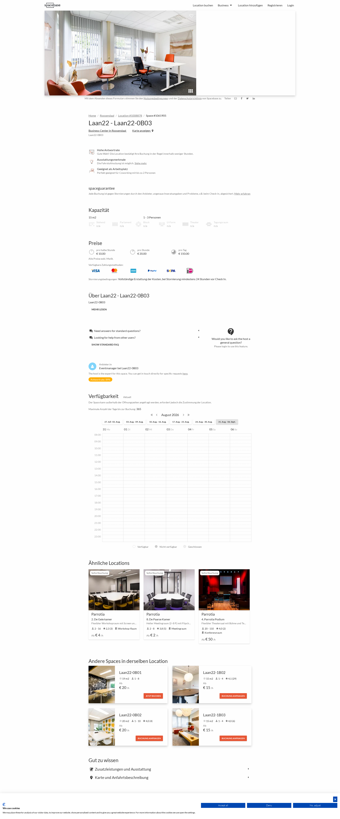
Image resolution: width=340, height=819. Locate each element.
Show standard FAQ (105, 344)
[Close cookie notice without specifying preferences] (335, 799)
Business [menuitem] (223, 5)
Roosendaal (107, 115)
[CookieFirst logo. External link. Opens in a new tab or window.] (4, 804)
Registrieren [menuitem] (275, 5)
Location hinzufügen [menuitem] (250, 5)
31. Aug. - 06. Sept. (227, 421)
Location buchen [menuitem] (203, 5)
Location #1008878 (130, 115)
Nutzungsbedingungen (156, 98)
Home (92, 115)
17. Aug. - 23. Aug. (180, 421)
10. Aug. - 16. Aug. (157, 421)
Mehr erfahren (242, 193)
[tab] (145, 330)
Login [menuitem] (290, 5)
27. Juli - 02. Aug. (112, 421)
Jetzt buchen (153, 696)
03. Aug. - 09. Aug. (134, 421)
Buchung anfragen (233, 696)
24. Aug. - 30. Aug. (203, 421)
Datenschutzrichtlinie (190, 98)
